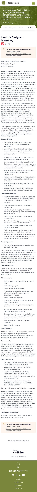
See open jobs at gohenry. (13, 51)
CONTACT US (18, 488)
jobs (5, 28)
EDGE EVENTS (18, 482)
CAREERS (18, 479)
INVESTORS (18, 485)
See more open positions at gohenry (18, 440)
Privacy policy (14, 456)
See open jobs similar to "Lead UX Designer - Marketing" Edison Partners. (18, 54)
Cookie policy (22, 456)
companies (13, 28)
